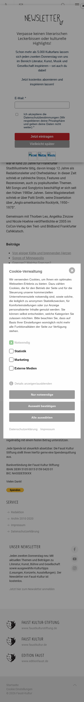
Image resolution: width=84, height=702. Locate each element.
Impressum (47, 429)
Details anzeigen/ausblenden (33, 383)
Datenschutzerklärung (23, 429)
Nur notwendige (42, 394)
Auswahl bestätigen (42, 406)
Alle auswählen (42, 417)
